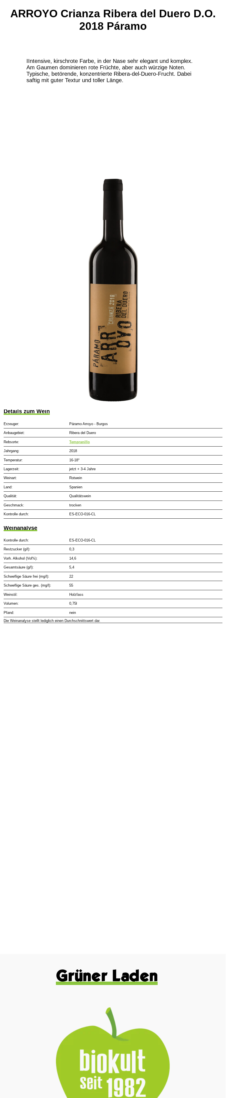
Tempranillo (79, 442)
